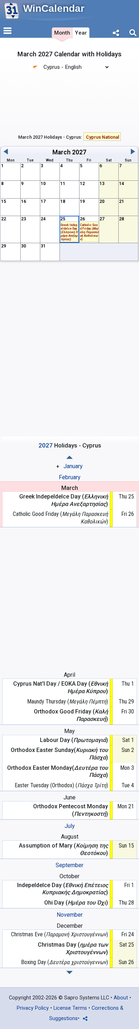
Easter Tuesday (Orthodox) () (61, 785)
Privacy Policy (33, 1008)
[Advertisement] (69, 101)
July (70, 826)
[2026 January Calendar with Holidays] (69, 972)
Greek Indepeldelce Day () (69, 232)
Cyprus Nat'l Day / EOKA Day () (60, 687)
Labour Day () (74, 740)
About (121, 998)
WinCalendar (53, 8)
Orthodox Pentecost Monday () (70, 810)
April (69, 674)
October (69, 876)
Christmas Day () (73, 948)
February (70, 477)
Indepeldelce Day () (62, 889)
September (69, 865)
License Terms (70, 1008)
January (73, 466)
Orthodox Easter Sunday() (59, 754)
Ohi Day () (76, 902)
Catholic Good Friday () (89, 232)
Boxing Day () (64, 962)
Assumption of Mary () (63, 849)
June (69, 797)
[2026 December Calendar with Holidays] (69, 457)
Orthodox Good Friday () (71, 715)
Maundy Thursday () (67, 701)
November (70, 914)
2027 (79, 152)
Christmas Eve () (59, 934)
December (70, 925)
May (69, 731)
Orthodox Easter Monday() (57, 771)
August (69, 836)
